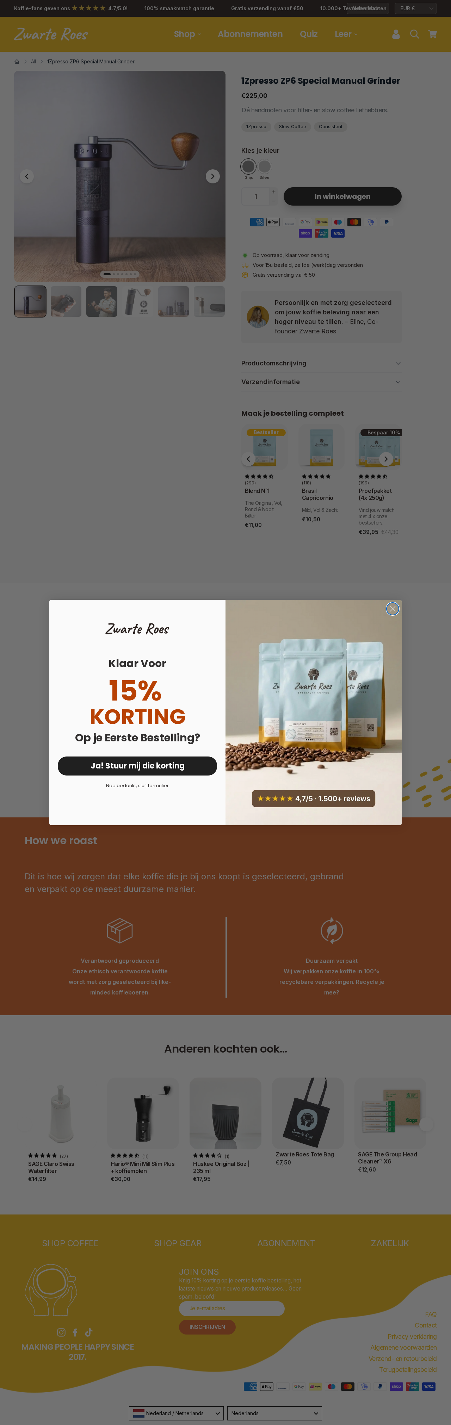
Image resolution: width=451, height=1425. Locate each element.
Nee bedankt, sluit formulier (137, 785)
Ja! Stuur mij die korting (138, 765)
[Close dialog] (393, 609)
